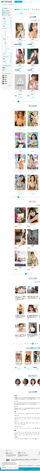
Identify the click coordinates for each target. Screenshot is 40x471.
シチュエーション (6, 56)
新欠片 (25, 398)
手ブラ (17, 438)
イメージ (4, 53)
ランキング (4, 68)
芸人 (31, 434)
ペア (16, 428)
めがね (33, 413)
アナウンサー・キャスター (34, 433)
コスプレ (17, 413)
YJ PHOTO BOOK (25, 402)
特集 (3, 70)
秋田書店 (15, 397)
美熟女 (28, 422)
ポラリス (20, 409)
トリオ (21, 428)
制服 (23, 413)
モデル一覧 (9, 85)
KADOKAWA (25, 397)
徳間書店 (22, 398)
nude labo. (24, 409)
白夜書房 (31, 398)
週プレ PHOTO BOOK (18, 402)
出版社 (4, 18)
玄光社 (37, 397)
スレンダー (17, 417)
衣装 (4, 26)
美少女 (17, 422)
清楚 (23, 424)
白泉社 (28, 398)
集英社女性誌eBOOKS (18, 404)
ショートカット (36, 417)
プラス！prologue (24, 408)
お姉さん (23, 422)
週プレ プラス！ (6, 13)
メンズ (32, 438)
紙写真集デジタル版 (17, 408)
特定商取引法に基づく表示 (22, 465)
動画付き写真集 (30, 408)
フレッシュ (23, 418)
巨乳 (24, 417)
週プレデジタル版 (7, 12)
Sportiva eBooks (33, 404)
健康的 (17, 418)
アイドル (24, 432)
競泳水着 (28, 413)
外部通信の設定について (30, 465)
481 (27, 343)
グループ (26, 428)
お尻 (29, 417)
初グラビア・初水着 (24, 438)
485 (37, 343)
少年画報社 (16, 398)
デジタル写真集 (6, 10)
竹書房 (19, 398)
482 (30, 343)
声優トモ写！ (16, 409)
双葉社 (34, 398)
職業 (4, 58)
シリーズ (4, 23)
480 (25, 343)
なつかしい (35, 422)
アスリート (36, 434)
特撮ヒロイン (17, 434)
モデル (34, 432)
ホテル (32, 428)
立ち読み (20, 45)
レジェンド (25, 434)
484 (35, 343)
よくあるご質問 (37, 465)
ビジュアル (5, 28)
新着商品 (3, 67)
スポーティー (30, 418)
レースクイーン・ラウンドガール (21, 433)
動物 (37, 438)
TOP (2, 4)
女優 (29, 432)
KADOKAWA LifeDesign (31, 397)
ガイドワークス (20, 397)
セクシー (17, 424)
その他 (4, 61)
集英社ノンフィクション (26, 404)
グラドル (17, 432)
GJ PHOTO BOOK (31, 402)
